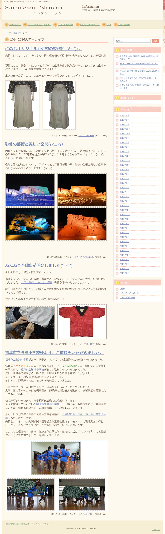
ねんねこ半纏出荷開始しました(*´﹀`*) (39, 265)
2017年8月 (124, 174)
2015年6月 (124, 273)
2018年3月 (124, 142)
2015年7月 (124, 268)
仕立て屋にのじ (68, 366)
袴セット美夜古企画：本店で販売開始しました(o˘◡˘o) (139, 79)
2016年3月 (124, 246)
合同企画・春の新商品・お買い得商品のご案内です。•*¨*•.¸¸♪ (139, 57)
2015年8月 (124, 264)
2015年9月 (124, 259)
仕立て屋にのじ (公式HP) (39, 24)
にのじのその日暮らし (90, 24)
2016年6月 (124, 237)
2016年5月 (124, 241)
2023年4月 (124, 115)
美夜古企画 (22, 366)
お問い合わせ (124, 24)
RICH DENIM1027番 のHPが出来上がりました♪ (139, 64)
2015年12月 (125, 255)
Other (109, 24)
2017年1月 (124, 205)
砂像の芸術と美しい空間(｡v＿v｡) (34, 144)
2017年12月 (125, 156)
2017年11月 (125, 160)
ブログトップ (15, 24)
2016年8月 (124, 228)
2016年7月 (124, 232)
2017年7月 (124, 178)
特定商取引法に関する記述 (17, 524)
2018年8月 (124, 138)
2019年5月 (124, 124)
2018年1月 (124, 151)
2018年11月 (125, 129)
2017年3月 (124, 196)
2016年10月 (125, 219)
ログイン (156, 530)
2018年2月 (124, 147)
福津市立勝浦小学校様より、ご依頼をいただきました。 (54, 352)
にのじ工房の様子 (65, 24)
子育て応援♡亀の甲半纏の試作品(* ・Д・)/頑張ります (139, 86)
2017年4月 (124, 192)
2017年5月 (124, 187)
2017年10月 (125, 165)
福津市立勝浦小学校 (17, 359)
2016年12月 (125, 210)
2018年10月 (125, 133)
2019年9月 (124, 120)
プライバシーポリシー (41, 524)
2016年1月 (124, 250)
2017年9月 (124, 169)
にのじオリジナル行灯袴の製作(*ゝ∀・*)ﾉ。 (43, 48)
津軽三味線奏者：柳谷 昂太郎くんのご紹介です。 (139, 72)
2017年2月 (124, 201)
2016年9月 (124, 223)
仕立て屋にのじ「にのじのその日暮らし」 (41, 10)
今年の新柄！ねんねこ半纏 (36, 282)
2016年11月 (125, 214)
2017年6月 (124, 183)
